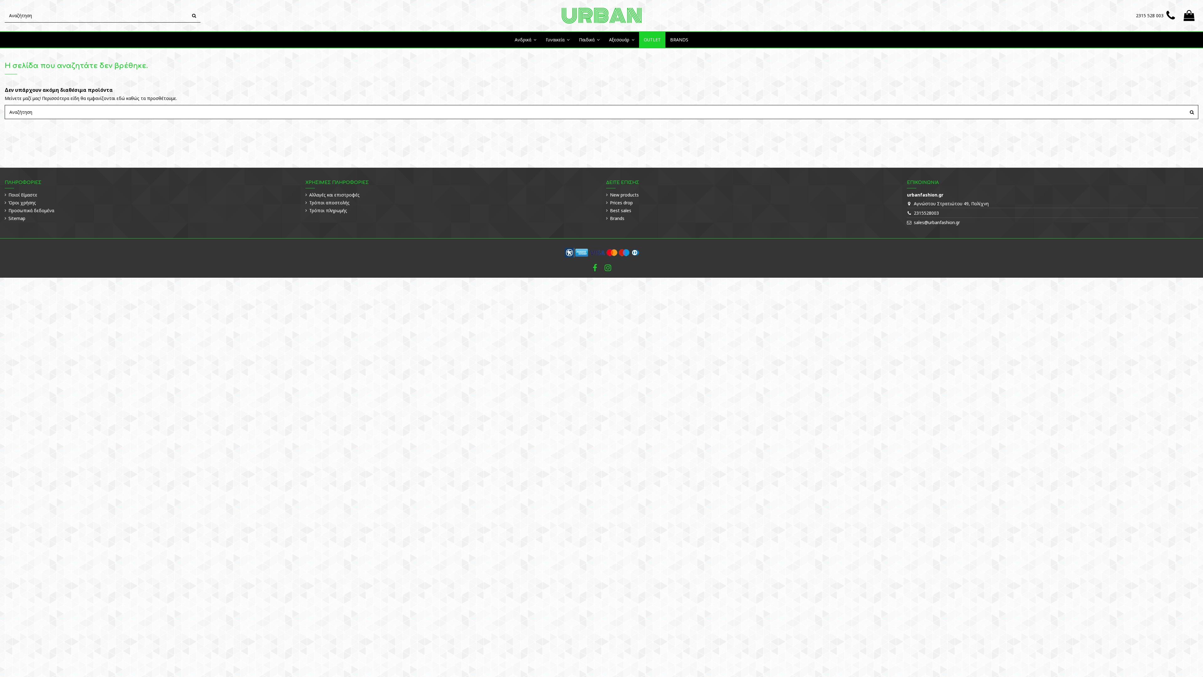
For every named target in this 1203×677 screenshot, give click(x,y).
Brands (617, 218)
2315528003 (926, 213)
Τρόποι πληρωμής (328, 210)
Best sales (620, 210)
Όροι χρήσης (22, 203)
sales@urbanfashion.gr (937, 222)
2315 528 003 (1150, 15)
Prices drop (621, 203)
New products (624, 195)
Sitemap (16, 218)
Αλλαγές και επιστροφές (334, 195)
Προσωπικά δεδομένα (31, 210)
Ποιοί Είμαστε (22, 195)
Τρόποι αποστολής (329, 203)
